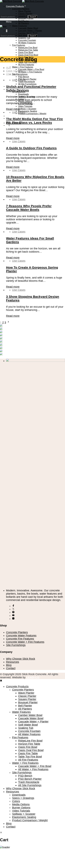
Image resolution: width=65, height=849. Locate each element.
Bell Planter (23, 21)
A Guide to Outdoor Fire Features (31, 148)
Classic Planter (25, 13)
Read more (13, 109)
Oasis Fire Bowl (25, 52)
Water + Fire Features (22, 67)
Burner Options (21, 807)
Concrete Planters (20, 8)
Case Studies (14, 70)
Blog (8, 116)
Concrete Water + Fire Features (25, 641)
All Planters (23, 23)
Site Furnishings (20, 74)
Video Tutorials (25, 106)
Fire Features (18, 45)
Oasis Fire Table (28, 753)
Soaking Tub (24, 38)
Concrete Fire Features (20, 638)
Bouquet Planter (26, 18)
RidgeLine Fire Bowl (27, 47)
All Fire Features (26, 64)
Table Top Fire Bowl (30, 756)
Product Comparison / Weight (32, 113)
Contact (10, 668)
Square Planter (27, 699)
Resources (12, 661)
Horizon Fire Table (29, 743)
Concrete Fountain (27, 40)
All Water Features (27, 42)
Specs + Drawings (23, 798)
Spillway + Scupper (27, 108)
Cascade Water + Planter (30, 30)
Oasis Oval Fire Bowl (28, 55)
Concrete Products (15, 6)
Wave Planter (24, 11)
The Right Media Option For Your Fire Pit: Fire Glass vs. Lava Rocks (34, 120)
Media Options (21, 804)
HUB (32, 677)
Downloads (23, 94)
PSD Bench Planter (27, 79)
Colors (16, 801)
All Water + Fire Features (30, 72)
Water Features (19, 25)
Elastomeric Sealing (27, 111)
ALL (8, 67)
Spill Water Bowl (28, 724)
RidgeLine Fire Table (28, 50)
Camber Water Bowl (27, 33)
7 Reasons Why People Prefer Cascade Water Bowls (29, 207)
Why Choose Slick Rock (20, 658)
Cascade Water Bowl (28, 28)
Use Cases (12, 74)
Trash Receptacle (26, 81)
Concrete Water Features (21, 635)
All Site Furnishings (27, 84)
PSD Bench (23, 76)
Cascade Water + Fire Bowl (31, 69)
